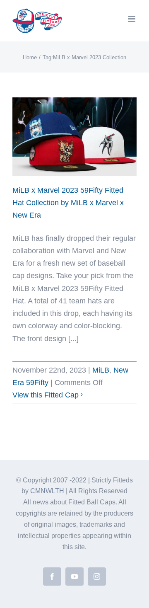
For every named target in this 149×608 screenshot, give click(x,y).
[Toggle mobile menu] (132, 19)
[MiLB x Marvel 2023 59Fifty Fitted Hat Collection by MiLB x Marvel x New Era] (74, 136)
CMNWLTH (47, 490)
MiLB (100, 370)
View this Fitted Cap (45, 395)
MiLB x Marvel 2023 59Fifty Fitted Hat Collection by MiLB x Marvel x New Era (68, 202)
